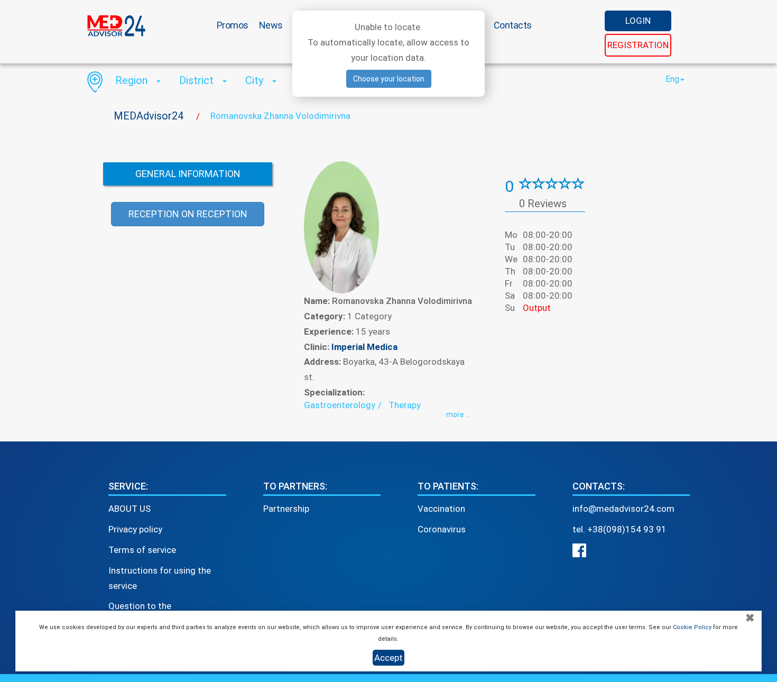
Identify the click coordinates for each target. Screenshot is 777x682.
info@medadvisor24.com (623, 508)
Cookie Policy (692, 627)
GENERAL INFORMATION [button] (187, 173)
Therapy (404, 405)
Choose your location (388, 79)
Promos (232, 25)
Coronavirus (442, 529)
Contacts (513, 25)
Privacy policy (135, 529)
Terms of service (142, 550)
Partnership (286, 508)
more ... (458, 414)
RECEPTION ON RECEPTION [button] (187, 213)
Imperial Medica (364, 347)
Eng (672, 79)
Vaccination (441, 508)
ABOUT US (129, 508)
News (271, 25)
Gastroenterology (339, 405)
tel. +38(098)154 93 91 (619, 529)
